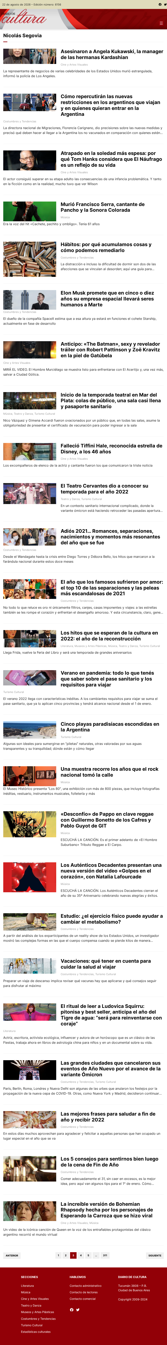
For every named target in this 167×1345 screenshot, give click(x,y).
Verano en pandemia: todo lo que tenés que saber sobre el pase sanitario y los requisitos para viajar (107, 679)
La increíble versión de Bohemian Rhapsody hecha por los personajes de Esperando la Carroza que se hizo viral (107, 1210)
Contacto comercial (83, 1298)
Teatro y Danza (23, 413)
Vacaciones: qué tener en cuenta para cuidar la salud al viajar (106, 964)
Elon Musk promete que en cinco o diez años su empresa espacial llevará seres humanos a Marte (107, 299)
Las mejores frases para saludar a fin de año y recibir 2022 (108, 1117)
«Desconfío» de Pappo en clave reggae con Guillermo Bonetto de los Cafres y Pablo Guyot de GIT (107, 820)
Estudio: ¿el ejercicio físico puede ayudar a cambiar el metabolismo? (112, 919)
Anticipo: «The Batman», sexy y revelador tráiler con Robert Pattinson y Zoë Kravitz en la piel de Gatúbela (110, 350)
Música (65, 217)
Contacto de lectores (84, 1292)
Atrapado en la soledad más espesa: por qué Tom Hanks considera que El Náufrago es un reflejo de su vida (111, 159)
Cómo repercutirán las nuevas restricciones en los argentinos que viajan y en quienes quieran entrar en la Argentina (110, 105)
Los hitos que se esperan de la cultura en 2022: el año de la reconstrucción (109, 636)
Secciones (29, 1277)
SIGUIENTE (154, 1255)
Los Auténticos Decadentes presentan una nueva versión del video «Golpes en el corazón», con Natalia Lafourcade (111, 871)
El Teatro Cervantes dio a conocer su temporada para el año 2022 (104, 489)
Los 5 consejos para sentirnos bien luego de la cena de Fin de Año (109, 1162)
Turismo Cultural (44, 413)
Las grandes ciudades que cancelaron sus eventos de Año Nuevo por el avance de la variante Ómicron (111, 1069)
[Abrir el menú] (161, 23)
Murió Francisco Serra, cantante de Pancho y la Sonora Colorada (103, 207)
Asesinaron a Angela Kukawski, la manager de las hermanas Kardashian (112, 54)
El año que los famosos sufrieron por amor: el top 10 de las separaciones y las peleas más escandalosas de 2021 (112, 588)
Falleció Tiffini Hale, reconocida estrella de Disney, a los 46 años (111, 449)
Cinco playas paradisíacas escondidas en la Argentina (110, 727)
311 (105, 1255)
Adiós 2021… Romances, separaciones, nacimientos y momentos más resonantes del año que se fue (110, 537)
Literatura (67, 646)
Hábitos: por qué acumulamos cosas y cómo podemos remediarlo (106, 247)
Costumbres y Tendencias (19, 121)
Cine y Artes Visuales (74, 64)
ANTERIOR (12, 1255)
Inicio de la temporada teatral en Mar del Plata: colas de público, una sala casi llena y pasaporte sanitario (111, 401)
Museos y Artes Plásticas (91, 646)
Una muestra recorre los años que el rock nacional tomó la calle (109, 772)
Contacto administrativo (85, 1285)
